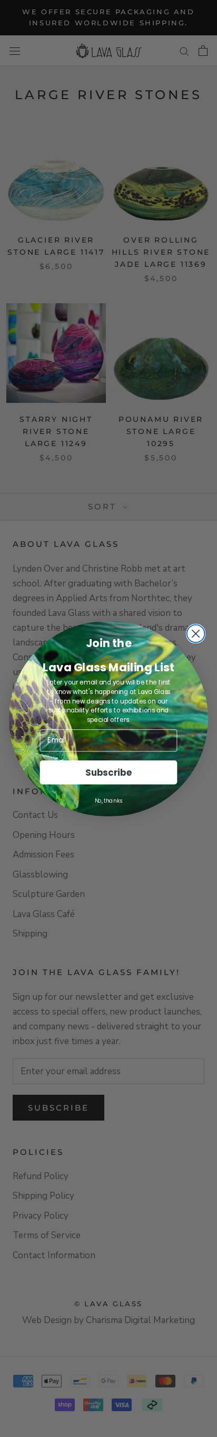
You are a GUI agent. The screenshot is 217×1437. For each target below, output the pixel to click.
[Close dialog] (196, 633)
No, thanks (109, 800)
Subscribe (108, 772)
